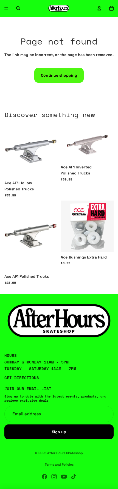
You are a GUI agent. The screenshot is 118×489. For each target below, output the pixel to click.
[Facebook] (44, 476)
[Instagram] (54, 476)
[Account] (99, 8)
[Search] (18, 8)
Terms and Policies (59, 464)
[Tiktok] (73, 476)
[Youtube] (64, 476)
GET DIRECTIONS (21, 377)
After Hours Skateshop (65, 453)
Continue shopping (59, 75)
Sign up (59, 431)
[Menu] (6, 8)
